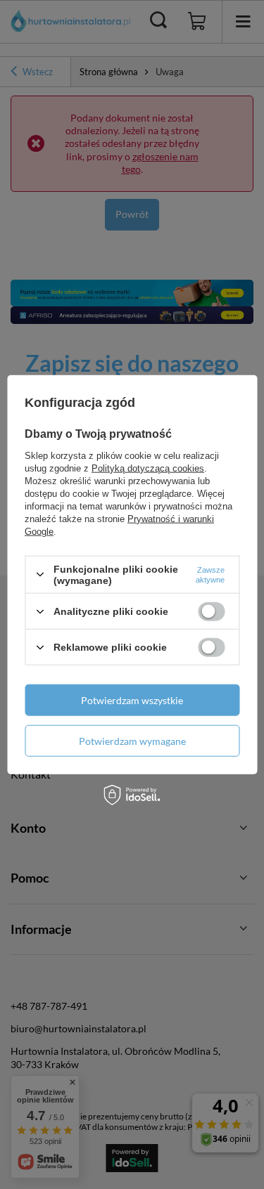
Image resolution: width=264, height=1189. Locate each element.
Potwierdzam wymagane (132, 740)
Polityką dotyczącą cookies (148, 467)
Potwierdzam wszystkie (132, 700)
